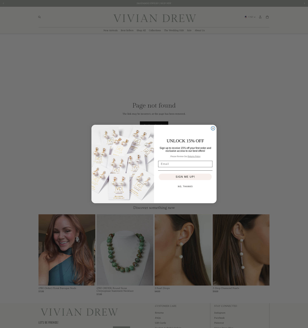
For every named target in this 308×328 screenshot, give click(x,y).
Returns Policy (194, 156)
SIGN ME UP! (185, 176)
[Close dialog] (213, 128)
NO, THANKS (185, 186)
